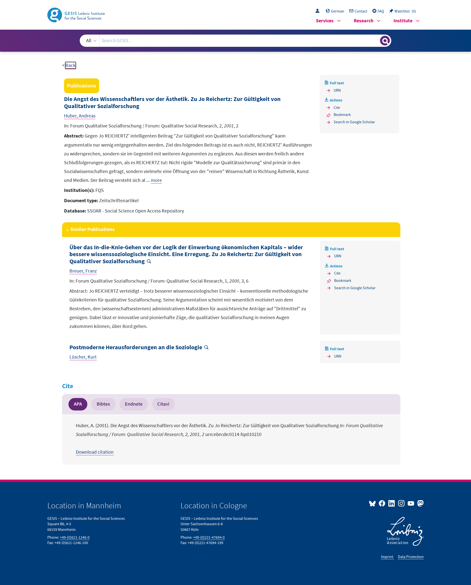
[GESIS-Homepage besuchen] (76, 14)
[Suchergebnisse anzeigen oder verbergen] (385, 41)
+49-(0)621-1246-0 (75, 537)
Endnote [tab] (134, 404)
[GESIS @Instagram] (401, 503)
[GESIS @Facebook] (382, 503)
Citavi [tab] (163, 404)
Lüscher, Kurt (83, 357)
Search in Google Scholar (354, 122)
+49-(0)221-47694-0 (209, 537)
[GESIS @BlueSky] (373, 503)
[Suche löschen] (375, 40)
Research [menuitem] (363, 21)
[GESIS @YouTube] (411, 503)
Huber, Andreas (79, 116)
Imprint (387, 556)
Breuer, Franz (83, 271)
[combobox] (235, 41)
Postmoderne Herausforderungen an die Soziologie (135, 348)
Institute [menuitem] (402, 21)
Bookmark (342, 114)
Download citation (95, 452)
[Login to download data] (318, 11)
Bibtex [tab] (103, 404)
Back (70, 65)
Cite (337, 107)
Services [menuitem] (325, 21)
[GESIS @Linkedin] (392, 503)
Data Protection (411, 556)
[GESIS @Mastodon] (420, 503)
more (156, 180)
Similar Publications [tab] (92, 229)
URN (337, 90)
